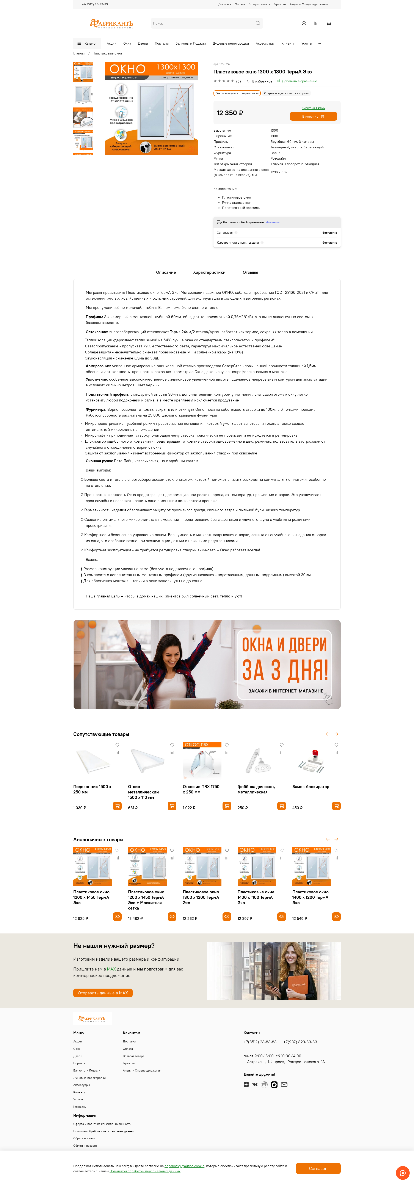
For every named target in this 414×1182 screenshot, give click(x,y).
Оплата (240, 4)
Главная (79, 53)
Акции (111, 43)
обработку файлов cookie (184, 1166)
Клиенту (288, 43)
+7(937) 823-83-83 (300, 1042)
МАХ (111, 969)
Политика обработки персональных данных (104, 1131)
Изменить (272, 222)
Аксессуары (265, 43)
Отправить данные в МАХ (103, 992)
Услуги (306, 43)
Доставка (224, 4)
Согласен (318, 1168)
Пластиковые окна (107, 53)
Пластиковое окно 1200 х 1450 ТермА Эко (91, 897)
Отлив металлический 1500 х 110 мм (143, 792)
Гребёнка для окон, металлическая (256, 789)
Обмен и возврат (85, 1146)
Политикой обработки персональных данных (145, 1171)
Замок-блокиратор (310, 786)
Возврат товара (259, 4)
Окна (127, 43)
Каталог (91, 43)
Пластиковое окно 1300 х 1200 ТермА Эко (201, 897)
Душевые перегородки (231, 43)
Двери (143, 43)
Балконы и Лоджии (191, 43)
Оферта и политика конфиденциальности (102, 1124)
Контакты (79, 1107)
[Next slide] (83, 149)
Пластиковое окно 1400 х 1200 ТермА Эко (310, 897)
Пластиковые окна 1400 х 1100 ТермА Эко (256, 897)
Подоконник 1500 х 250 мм (92, 789)
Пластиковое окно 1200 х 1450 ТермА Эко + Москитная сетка (146, 900)
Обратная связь (84, 1138)
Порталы (162, 43)
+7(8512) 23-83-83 (95, 4)
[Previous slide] (104, 108)
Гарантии (280, 4)
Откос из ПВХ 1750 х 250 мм (201, 789)
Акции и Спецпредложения (309, 4)
